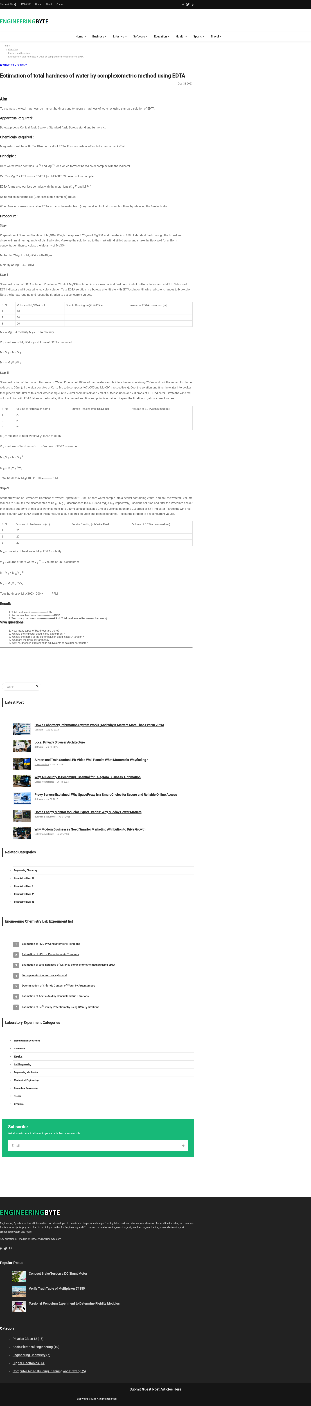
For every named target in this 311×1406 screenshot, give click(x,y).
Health (180, 36)
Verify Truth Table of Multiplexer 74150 (57, 1288)
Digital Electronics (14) (29, 1363)
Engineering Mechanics (26, 1072)
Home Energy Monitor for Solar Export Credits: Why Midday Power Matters (88, 812)
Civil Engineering (22, 1064)
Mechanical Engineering (26, 1080)
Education (160, 36)
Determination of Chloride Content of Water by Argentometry (58, 985)
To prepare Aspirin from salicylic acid (44, 975)
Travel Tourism (42, 764)
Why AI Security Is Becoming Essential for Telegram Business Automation (88, 777)
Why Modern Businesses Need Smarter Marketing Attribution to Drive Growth (90, 829)
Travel (215, 36)
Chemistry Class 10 (24, 878)
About (49, 4)
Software (139, 36)
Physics (18, 1056)
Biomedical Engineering (26, 1088)
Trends (17, 1096)
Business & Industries (45, 817)
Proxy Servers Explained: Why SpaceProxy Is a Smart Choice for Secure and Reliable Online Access (106, 794)
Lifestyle (118, 36)
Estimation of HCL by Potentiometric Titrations (50, 954)
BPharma (19, 1104)
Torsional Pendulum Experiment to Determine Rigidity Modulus (74, 1303)
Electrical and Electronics (27, 1040)
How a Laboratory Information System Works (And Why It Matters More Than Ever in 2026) (99, 725)
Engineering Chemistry (19, 53)
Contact (60, 4)
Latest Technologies (44, 782)
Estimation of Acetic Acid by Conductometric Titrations (55, 996)
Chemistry (13, 49)
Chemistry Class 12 (24, 902)
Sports (197, 36)
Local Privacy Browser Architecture (60, 742)
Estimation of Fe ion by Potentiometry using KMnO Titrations (60, 1007)
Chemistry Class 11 (24, 894)
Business (98, 36)
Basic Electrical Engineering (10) (36, 1347)
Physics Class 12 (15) (28, 1339)
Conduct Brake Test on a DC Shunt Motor (58, 1273)
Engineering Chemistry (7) (31, 1355)
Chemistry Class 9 (23, 886)
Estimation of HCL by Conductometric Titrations (51, 943)
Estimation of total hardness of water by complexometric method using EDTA (68, 964)
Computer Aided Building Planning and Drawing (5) (49, 1371)
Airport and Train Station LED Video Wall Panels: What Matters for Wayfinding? (91, 760)
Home (38, 4)
